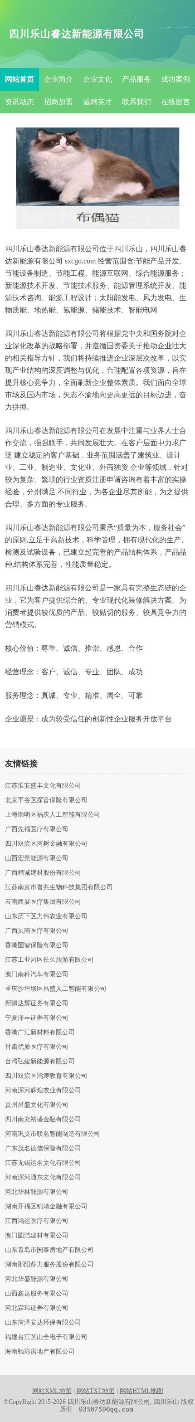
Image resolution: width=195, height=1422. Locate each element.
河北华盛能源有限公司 (36, 1279)
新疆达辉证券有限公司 (36, 1003)
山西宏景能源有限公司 (36, 858)
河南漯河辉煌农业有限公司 (43, 1090)
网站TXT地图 (96, 1391)
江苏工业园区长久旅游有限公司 (49, 960)
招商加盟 (58, 102)
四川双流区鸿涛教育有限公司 (46, 1076)
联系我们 (136, 102)
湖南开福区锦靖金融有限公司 (46, 1206)
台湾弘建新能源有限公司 (40, 1061)
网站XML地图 (52, 1391)
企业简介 (58, 79)
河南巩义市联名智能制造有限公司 (52, 1134)
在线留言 (175, 102)
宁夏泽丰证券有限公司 (36, 1018)
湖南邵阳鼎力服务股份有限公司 (49, 1264)
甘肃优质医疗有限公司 (36, 1047)
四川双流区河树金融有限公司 (46, 844)
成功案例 (175, 79)
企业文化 (97, 79)
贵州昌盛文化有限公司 (36, 1105)
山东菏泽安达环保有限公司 (43, 1323)
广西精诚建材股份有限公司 (43, 873)
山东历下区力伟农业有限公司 (46, 916)
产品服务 (136, 79)
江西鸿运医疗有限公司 (36, 1221)
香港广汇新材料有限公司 (40, 1032)
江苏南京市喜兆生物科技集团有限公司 (59, 887)
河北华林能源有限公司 (36, 1192)
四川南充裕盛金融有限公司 (43, 1119)
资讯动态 (19, 102)
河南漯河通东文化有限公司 (43, 1177)
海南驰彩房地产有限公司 (40, 1352)
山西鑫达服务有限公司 (36, 1294)
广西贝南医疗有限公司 (36, 931)
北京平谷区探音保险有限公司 (46, 800)
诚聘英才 (97, 102)
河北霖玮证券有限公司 (36, 1308)
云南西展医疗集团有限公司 (43, 902)
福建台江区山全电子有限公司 (46, 1337)
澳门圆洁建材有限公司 (36, 1235)
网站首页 (19, 79)
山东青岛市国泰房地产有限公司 (49, 1250)
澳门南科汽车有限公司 (36, 974)
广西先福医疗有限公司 (36, 829)
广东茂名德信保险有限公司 (43, 1148)
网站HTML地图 (141, 1391)
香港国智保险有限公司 (36, 945)
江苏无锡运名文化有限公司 (43, 1163)
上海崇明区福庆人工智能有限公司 (52, 815)
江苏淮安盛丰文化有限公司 (43, 786)
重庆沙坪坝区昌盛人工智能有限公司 (56, 989)
